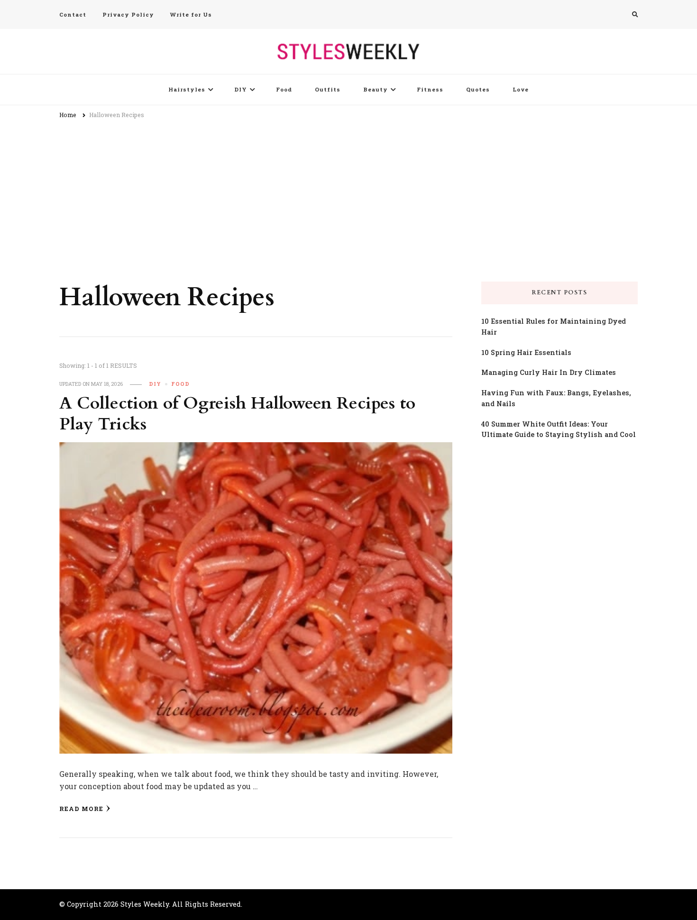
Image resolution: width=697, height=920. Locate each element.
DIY (240, 89)
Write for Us (191, 14)
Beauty (375, 89)
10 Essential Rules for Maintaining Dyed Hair (553, 327)
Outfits (327, 89)
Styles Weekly (144, 904)
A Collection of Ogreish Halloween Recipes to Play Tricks (237, 414)
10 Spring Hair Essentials (526, 352)
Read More (81, 808)
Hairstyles (186, 89)
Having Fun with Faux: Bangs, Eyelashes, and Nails (556, 398)
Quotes (478, 89)
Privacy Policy (128, 14)
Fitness (430, 89)
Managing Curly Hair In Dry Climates (548, 372)
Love (521, 89)
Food (284, 89)
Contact (72, 14)
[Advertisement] (348, 196)
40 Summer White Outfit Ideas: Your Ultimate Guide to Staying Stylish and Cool (558, 429)
